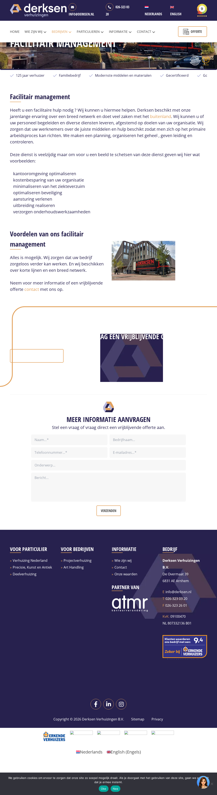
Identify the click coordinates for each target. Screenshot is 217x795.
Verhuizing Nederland (30, 560)
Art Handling (74, 567)
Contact (120, 567)
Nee (115, 788)
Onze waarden (125, 574)
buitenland (160, 116)
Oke (103, 788)
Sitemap (137, 719)
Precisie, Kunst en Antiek (32, 567)
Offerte (196, 31)
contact (31, 289)
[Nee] (212, 784)
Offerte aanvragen (40, 356)
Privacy (157, 719)
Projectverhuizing (78, 560)
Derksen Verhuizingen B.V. (103, 719)
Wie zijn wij (123, 560)
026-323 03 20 (176, 598)
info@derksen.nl (178, 592)
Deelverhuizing (24, 574)
